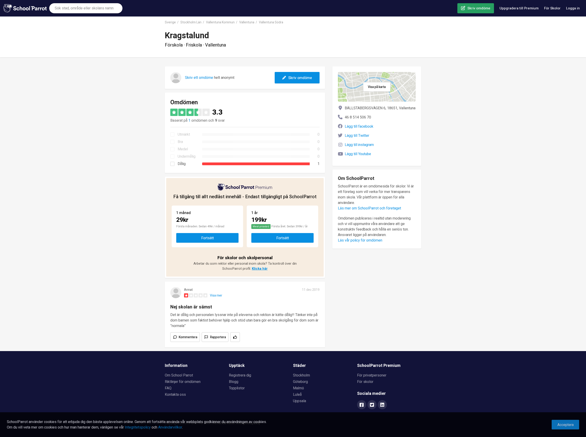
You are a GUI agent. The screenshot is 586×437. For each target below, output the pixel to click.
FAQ (168, 388)
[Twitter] (372, 405)
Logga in (573, 8)
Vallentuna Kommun (220, 22)
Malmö (298, 388)
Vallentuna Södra (271, 22)
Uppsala (299, 401)
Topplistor (237, 388)
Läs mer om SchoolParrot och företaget (369, 208)
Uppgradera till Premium (519, 8)
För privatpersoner (371, 375)
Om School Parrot (179, 375)
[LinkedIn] (382, 405)
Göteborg (300, 382)
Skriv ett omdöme (199, 77)
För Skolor (552, 8)
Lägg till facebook (359, 126)
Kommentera (188, 337)
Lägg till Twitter (357, 135)
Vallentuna (246, 22)
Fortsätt (207, 238)
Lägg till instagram (359, 145)
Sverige (170, 22)
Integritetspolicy (138, 427)
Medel (183, 149)
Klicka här (260, 268)
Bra (180, 142)
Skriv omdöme (478, 8)
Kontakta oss (175, 394)
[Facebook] (361, 405)
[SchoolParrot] (26, 8)
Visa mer (216, 295)
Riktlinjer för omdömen (183, 382)
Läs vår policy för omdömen (360, 240)
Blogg (233, 382)
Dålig (182, 164)
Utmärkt (184, 134)
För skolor (365, 382)
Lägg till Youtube (358, 154)
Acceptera (565, 425)
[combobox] (85, 8)
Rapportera (218, 337)
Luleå (297, 394)
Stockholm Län (190, 22)
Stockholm (301, 375)
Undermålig (186, 156)
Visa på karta (377, 87)
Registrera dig (240, 375)
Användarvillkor (170, 427)
